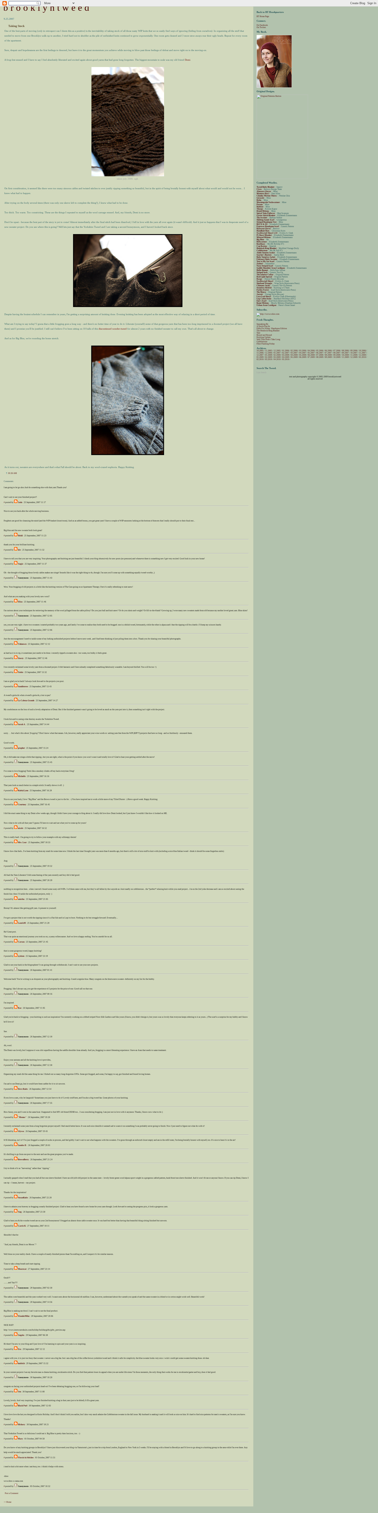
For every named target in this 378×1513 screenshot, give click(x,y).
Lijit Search (261, 372)
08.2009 (319, 357)
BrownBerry (23, 1159)
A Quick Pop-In (263, 326)
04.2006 (311, 351)
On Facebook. (262, 25)
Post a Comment (11, 1493)
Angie (20, 564)
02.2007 (285, 353)
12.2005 (277, 351)
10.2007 (353, 353)
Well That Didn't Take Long (268, 339)
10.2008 (345, 355)
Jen (19, 1392)
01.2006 (285, 351)
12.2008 (362, 355)
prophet (21, 748)
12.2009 (353, 357)
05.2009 (294, 357)
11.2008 (353, 355)
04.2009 (285, 357)
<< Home (7, 1502)
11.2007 (362, 353)
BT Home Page (263, 16)
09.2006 (353, 351)
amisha (21, 899)
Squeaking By (262, 324)
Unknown (22, 644)
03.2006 (302, 351)
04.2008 (294, 355)
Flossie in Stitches (26, 1458)
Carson (21, 942)
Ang (20, 1212)
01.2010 (362, 357)
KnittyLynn (23, 790)
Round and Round (264, 335)
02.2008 (277, 355)
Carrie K (22, 1226)
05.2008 (302, 355)
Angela (21, 1335)
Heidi (20, 536)
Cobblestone (262, 342)
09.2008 (336, 355)
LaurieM (22, 923)
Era (19, 1349)
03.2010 (268, 359)
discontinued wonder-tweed (113, 328)
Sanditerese (23, 686)
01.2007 (277, 353)
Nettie (20, 672)
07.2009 (311, 357)
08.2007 (336, 353)
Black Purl (22, 1406)
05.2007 (311, 353)
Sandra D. (22, 1145)
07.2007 (328, 353)
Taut (258, 333)
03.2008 (285, 355)
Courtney (22, 804)
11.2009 (345, 357)
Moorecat (22, 1269)
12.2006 (268, 353)
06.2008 (311, 355)
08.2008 (328, 355)
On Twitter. (261, 27)
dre (19, 550)
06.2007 (319, 353)
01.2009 (260, 357)
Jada (20, 502)
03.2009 (277, 357)
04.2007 (302, 353)
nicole (20, 828)
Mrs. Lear (22, 842)
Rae (19, 1008)
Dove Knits (23, 1089)
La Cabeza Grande (26, 700)
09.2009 (328, 357)
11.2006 (260, 353)
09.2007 (345, 353)
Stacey (21, 658)
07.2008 (319, 355)
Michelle (22, 776)
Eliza (20, 602)
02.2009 (268, 357)
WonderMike (24, 1316)
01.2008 (268, 355)
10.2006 (362, 351)
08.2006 (345, 351)
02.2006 (294, 351)
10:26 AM (12, 473)
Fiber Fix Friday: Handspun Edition (272, 328)
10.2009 (336, 357)
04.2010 (277, 359)
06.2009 (302, 357)
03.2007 (294, 353)
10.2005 (260, 351)
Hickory (21, 1424)
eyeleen (21, 956)
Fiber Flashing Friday (266, 344)
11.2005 (268, 351)
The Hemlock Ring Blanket (268, 331)
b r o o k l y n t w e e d (46, 7)
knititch (21, 1363)
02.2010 (260, 359)
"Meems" (22, 1117)
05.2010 (285, 359)
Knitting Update (264, 337)
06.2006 (328, 351)
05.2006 (319, 351)
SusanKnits (23, 1198)
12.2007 (260, 355)
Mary (20, 1439)
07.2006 (336, 351)
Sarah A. (22, 724)
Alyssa (21, 1131)
